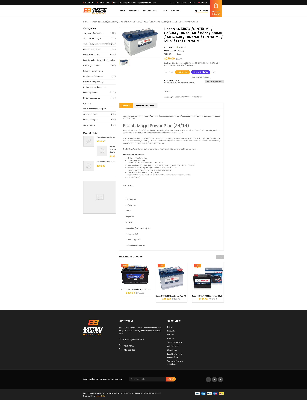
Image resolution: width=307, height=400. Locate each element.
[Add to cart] (135, 282)
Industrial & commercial (93, 71)
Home (169, 327)
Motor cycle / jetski (91, 54)
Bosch (179, 54)
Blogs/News (172, 350)
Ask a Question (215, 81)
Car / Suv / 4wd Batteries (192, 97)
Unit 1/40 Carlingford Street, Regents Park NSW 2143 (134, 2)
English (204, 3)
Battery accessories (91, 98)
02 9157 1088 (90, 2)
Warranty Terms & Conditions (175, 362)
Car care (87, 103)
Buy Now (170, 335)
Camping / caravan (91, 65)
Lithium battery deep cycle (94, 87)
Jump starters (89, 125)
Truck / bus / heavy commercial (97, 44)
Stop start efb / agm (92, 38)
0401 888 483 (104, 2)
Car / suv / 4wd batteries (93, 33)
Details (126, 105)
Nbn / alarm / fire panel (93, 76)
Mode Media (100, 396)
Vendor (167, 54)
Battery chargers (90, 119)
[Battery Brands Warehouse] (209, 393)
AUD (194, 3)
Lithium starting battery (93, 82)
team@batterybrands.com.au (132, 339)
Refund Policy (173, 346)
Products (171, 331)
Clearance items (90, 114)
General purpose (90, 92)
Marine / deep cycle (91, 49)
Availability (169, 47)
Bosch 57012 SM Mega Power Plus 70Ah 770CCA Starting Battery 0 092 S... (186, 296)
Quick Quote (201, 10)
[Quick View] (142, 282)
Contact (170, 338)
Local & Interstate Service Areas (174, 355)
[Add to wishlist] (213, 72)
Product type (170, 51)
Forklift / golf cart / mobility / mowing (99, 60)
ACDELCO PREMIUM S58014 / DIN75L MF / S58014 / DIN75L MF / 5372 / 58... (149, 290)
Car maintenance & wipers (94, 109)
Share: (167, 91)
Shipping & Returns (145, 105)
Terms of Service (174, 342)
